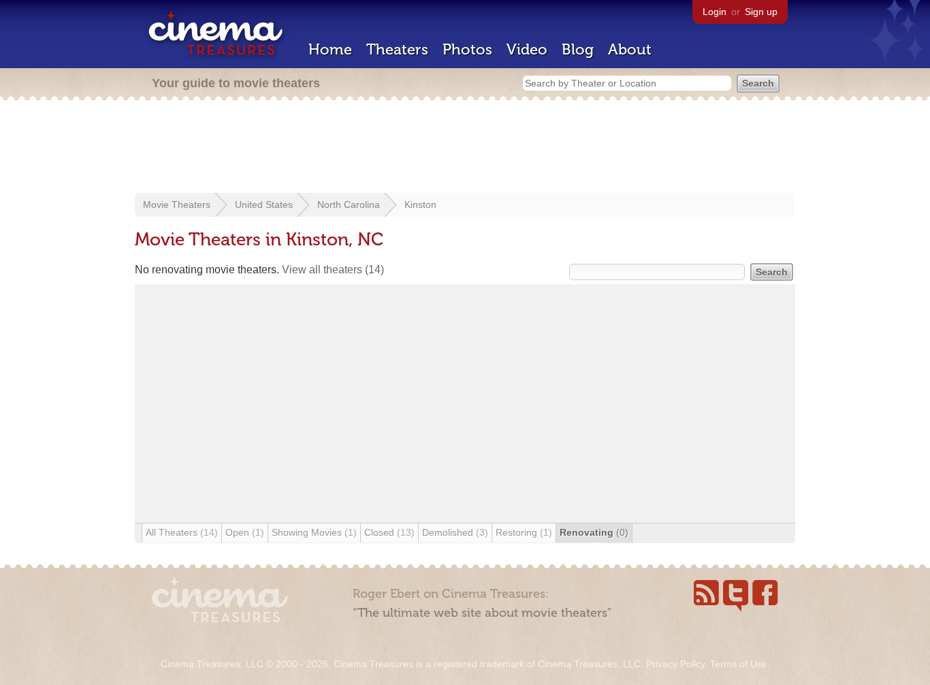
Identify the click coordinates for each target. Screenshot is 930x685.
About (630, 49)
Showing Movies (314, 532)
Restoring (524, 532)
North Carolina (348, 204)
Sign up (761, 11)
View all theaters (333, 269)
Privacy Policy (675, 663)
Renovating (594, 532)
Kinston (420, 204)
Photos (467, 49)
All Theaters (182, 532)
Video (527, 49)
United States (264, 204)
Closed (389, 532)
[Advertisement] (465, 148)
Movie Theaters (176, 204)
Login (714, 11)
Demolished (455, 532)
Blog (578, 49)
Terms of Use (738, 663)
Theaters (397, 49)
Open (244, 532)
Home (330, 49)
